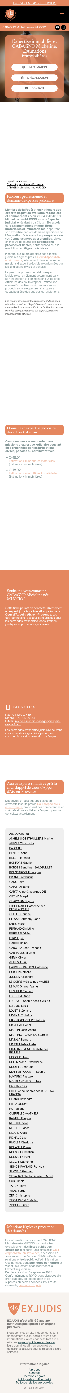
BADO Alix (15, 848)
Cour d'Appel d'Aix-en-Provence (32, 1251)
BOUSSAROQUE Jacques (25, 872)
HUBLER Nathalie (20, 972)
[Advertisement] (34, 140)
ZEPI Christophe (19, 1195)
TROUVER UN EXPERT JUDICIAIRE (34, 3)
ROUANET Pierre (20, 1147)
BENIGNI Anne (18, 853)
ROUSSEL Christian (21, 1152)
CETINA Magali (18, 896)
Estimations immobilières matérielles (32, 461)
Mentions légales (34, 1376)
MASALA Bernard (20, 1039)
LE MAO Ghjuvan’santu (23, 986)
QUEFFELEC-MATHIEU (23, 1113)
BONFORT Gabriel (20, 862)
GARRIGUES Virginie (22, 952)
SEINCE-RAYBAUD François (27, 1166)
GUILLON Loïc (18, 962)
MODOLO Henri (19, 1057)
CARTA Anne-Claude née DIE (27, 891)
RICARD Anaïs (18, 1132)
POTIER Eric (16, 1108)
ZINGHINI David (19, 1205)
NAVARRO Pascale (21, 1076)
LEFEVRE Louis (18, 1005)
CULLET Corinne (20, 914)
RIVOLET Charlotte (21, 1142)
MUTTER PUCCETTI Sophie (27, 1071)
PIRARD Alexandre (20, 1099)
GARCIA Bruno (18, 943)
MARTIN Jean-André (22, 1030)
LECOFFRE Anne (19, 996)
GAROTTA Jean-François (25, 948)
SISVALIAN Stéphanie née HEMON (31, 1176)
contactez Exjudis (30, 1285)
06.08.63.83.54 (25, 718)
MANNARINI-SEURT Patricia (27, 1020)
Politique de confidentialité (34, 1379)
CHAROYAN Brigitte (21, 901)
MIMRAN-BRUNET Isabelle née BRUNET (28, 1050)
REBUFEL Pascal (19, 1128)
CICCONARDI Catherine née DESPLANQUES (27, 907)
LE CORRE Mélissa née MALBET (29, 981)
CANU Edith (16, 882)
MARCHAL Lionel (20, 1025)
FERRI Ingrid (16, 938)
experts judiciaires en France (36, 1342)
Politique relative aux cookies (34, 1382)
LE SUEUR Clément (21, 991)
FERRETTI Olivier (19, 933)
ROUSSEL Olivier (19, 1157)
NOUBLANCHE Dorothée (25, 1081)
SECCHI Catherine (21, 1161)
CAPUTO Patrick (19, 886)
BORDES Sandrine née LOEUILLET (30, 867)
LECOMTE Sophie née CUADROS (30, 1001)
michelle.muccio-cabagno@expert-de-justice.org (32, 722)
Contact (34, 1373)
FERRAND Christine (21, 928)
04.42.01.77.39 (21, 714)
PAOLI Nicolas (18, 1086)
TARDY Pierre (17, 1185)
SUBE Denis (16, 1181)
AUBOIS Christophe (21, 843)
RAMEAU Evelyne (20, 1118)
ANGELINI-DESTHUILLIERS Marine (31, 838)
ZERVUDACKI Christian (23, 1200)
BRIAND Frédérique (21, 877)
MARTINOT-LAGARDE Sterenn (28, 1034)
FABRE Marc (17, 923)
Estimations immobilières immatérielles (33, 473)
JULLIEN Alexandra (21, 976)
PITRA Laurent (18, 1103)
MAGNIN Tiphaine (20, 1015)
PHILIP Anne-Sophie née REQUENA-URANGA (32, 1092)
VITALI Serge (17, 1190)
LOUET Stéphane (20, 1010)
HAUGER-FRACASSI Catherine (28, 967)
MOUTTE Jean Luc (21, 1067)
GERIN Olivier (17, 957)
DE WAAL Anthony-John (24, 919)
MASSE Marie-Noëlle (22, 1044)
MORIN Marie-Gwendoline (26, 1062)
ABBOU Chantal (19, 833)
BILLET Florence (19, 857)
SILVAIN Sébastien (21, 1171)
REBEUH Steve (18, 1123)
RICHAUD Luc (17, 1137)
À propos (34, 1369)
